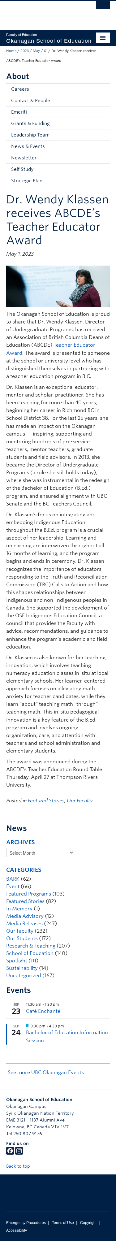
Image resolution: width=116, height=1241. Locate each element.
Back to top (18, 1166)
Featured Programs (28, 894)
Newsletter (24, 158)
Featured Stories (46, 801)
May (36, 51)
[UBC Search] (103, 8)
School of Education (30, 953)
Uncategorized (23, 975)
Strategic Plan (26, 181)
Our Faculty (80, 801)
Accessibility (16, 1230)
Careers (20, 89)
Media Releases (24, 923)
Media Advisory (25, 916)
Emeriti (19, 112)
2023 (24, 51)
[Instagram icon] (19, 1153)
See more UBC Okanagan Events (46, 1072)
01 (45, 51)
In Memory (19, 909)
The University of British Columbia (42, 12)
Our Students (22, 938)
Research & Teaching (30, 946)
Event (12, 886)
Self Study (22, 169)
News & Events (28, 146)
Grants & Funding (30, 123)
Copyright (88, 1223)
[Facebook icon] (10, 1153)
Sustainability (22, 968)
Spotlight (16, 961)
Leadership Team (30, 135)
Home (11, 51)
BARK (12, 879)
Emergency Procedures (26, 1223)
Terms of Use (63, 1223)
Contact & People (30, 100)
